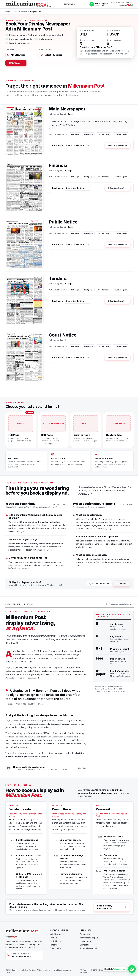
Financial (53, 938)
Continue (14, 63)
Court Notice (55, 948)
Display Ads (69, 4)
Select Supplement (116, 145)
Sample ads (85, 934)
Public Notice (55, 941)
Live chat (123, 583)
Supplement (11, 50)
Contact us (84, 945)
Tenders (53, 945)
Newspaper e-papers (89, 938)
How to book (85, 941)
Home (7, 11)
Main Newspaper (57, 934)
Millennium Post (20, 11)
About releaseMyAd (88, 948)
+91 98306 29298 (100, 583)
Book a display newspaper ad (104, 907)
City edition (45, 50)
